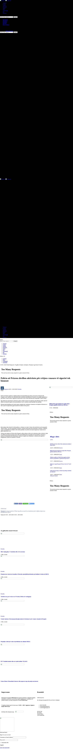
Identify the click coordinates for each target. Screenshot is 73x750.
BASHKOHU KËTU (6, 512)
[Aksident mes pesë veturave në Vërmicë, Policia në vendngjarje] (12, 578)
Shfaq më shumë (9, 30)
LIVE (51, 439)
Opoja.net (6, 389)
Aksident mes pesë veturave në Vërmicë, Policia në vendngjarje (16, 596)
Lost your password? (4, 747)
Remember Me (4, 742)
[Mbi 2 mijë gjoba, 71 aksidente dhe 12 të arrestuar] (12, 533)
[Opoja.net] (5, 0)
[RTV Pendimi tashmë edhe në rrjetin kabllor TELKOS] (12, 644)
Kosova (61, 447)
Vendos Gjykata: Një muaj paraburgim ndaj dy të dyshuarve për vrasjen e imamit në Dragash (23, 619)
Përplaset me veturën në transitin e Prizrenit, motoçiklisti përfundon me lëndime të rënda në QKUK (25, 574)
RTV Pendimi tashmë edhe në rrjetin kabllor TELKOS (14, 661)
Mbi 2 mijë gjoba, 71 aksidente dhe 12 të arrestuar (13, 551)
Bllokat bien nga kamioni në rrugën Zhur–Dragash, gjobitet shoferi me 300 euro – (59, 404)
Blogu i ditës (54, 437)
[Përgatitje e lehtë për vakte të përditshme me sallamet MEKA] (12, 625)
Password (2, 740)
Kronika (19, 389)
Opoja (60, 454)
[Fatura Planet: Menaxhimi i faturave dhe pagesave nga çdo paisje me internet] (12, 664)
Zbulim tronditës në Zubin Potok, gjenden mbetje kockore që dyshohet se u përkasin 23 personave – (60, 458)
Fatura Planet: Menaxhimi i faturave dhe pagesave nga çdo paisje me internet (19, 681)
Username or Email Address (6, 737)
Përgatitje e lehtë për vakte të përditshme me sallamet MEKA (15, 641)
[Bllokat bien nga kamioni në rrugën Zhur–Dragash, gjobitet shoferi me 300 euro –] (60, 387)
